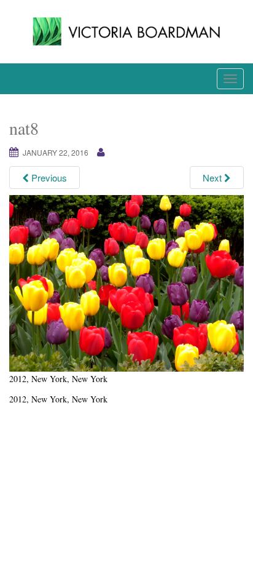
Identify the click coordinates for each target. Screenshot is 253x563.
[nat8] (126, 281)
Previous (48, 177)
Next (213, 177)
